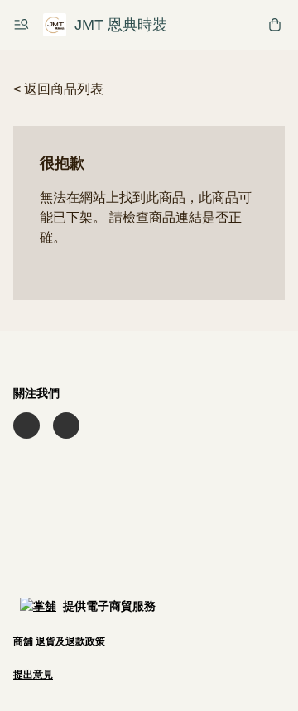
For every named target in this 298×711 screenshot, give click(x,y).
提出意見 (33, 674)
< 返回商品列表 (58, 89)
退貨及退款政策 (70, 641)
